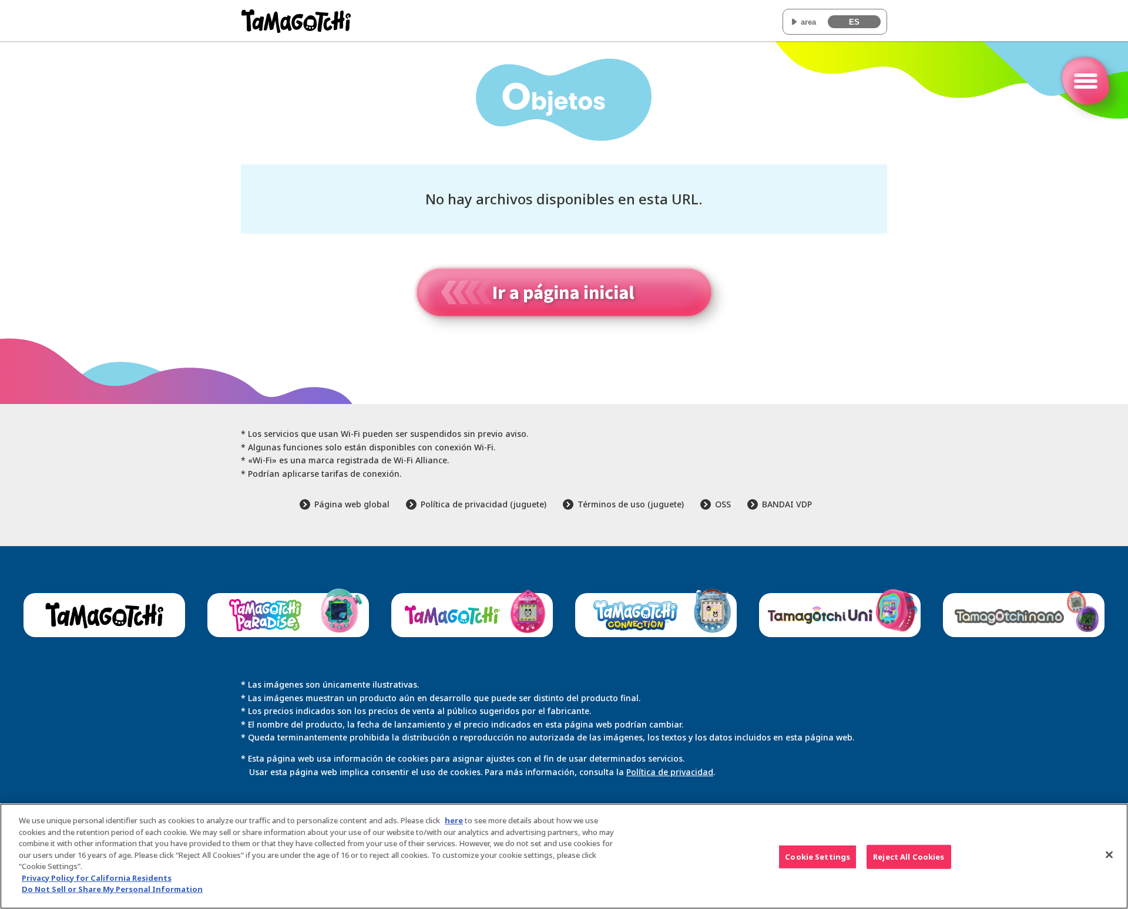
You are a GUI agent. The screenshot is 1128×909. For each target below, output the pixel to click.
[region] (564, 856)
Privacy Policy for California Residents (97, 878)
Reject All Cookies (908, 856)
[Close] (1109, 855)
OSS (723, 504)
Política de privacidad (669, 771)
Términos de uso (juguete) (631, 504)
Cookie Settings (817, 856)
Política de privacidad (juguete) (483, 504)
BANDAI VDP (787, 504)
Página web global (352, 504)
